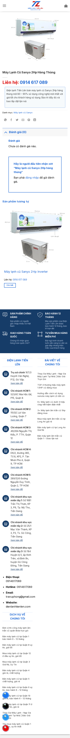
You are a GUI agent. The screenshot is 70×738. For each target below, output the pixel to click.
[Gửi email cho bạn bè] (23, 120)
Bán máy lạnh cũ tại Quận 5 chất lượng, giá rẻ (15, 680)
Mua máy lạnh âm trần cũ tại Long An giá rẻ (51, 420)
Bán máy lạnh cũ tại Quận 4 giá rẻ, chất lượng (15, 671)
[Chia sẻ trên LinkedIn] (34, 120)
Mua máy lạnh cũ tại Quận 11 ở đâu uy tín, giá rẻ (17, 705)
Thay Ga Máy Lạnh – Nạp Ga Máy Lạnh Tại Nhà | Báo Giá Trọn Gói (51, 376)
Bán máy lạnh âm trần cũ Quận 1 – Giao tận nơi (49, 437)
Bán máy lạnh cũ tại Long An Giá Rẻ (51, 428)
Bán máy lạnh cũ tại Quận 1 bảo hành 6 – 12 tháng (15, 637)
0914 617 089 (34, 82)
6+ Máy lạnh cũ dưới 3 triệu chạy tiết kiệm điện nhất (51, 403)
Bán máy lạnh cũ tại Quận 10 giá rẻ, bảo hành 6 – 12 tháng (16, 697)
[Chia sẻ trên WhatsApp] (5, 120)
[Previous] (5, 299)
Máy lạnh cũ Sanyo (23, 112)
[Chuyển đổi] (5, 132)
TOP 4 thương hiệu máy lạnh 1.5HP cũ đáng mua (51, 386)
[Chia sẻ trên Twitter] (17, 120)
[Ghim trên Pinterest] (29, 120)
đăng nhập (32, 177)
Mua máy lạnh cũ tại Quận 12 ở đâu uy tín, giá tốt (16, 654)
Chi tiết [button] (10, 285)
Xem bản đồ (17, 383)
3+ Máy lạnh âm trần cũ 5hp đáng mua (51, 411)
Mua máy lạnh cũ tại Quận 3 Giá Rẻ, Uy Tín (16, 663)
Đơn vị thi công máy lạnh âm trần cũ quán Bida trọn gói (16, 629)
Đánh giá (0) (17, 132)
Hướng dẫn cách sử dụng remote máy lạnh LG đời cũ (50, 394)
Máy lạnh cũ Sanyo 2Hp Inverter (26, 271)
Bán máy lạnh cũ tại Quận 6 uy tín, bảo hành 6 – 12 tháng (17, 688)
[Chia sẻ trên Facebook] (11, 120)
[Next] (14, 299)
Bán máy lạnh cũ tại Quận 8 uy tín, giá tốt (17, 646)
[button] (4, 6)
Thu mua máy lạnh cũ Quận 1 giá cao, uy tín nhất (16, 725)
